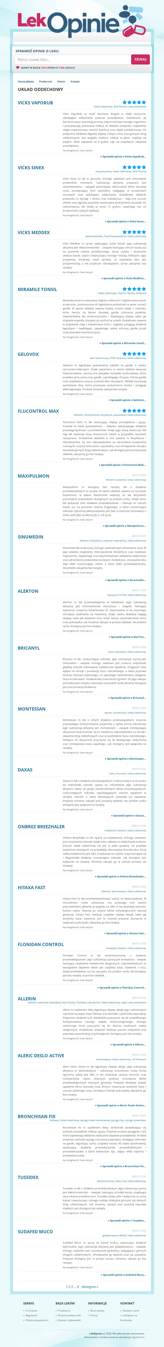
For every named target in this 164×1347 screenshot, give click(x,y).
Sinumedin (30, 537)
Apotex (108, 712)
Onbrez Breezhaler (41, 826)
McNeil (122, 1235)
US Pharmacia (139, 1059)
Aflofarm (78, 414)
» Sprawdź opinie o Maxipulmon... (124, 526)
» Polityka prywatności (35, 1320)
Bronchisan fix (37, 1116)
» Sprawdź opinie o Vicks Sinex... (125, 221)
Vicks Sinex (31, 167)
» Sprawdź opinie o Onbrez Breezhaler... (120, 876)
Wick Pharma (120, 106)
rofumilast (121, 773)
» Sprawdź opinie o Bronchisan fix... (123, 1166)
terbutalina (120, 651)
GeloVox (28, 354)
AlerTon (28, 591)
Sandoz (122, 948)
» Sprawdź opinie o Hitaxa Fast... (125, 933)
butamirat (121, 479)
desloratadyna (118, 891)
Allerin (27, 999)
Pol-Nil (122, 594)
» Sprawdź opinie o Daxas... (128, 815)
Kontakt (75, 81)
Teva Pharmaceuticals (115, 236)
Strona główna (26, 81)
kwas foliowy (68, 1002)
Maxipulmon (33, 476)
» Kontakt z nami (129, 1310)
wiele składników (137, 106)
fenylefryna (106, 414)
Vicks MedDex (34, 232)
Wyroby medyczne (136, 293)
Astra (111, 651)
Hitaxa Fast (31, 887)
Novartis (122, 830)
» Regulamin (30, 1315)
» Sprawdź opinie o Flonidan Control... (121, 987)
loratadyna (111, 948)
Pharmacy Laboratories (88, 1002)
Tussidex (28, 1177)
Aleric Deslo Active (41, 1055)
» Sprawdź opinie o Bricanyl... (127, 698)
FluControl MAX (38, 411)
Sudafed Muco (35, 1231)
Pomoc (61, 81)
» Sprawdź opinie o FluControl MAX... (122, 465)
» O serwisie (30, 1310)
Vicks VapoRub (35, 103)
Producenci (45, 81)
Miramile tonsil (37, 289)
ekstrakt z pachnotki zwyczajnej (44, 1002)
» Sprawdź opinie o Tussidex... (127, 1220)
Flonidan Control (41, 944)
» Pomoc (93, 1315)
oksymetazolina (103, 171)
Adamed (106, 891)
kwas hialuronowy (99, 357)
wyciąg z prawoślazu (135, 1120)
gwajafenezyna (110, 1235)
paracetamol (119, 414)
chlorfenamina (91, 414)
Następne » (90, 1286)
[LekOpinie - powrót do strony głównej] (82, 21)
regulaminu (137, 1337)
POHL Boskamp (118, 357)
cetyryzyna (112, 594)
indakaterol (110, 830)
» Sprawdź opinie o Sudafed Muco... (123, 1275)
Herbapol (54, 1120)
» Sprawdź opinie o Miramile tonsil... (122, 343)
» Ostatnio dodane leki (68, 1315)
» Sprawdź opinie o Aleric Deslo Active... (120, 1105)
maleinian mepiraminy (114, 540)
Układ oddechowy (103, 106)
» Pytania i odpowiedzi (68, 1320)
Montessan (32, 709)
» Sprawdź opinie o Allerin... (128, 1044)
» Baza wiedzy (96, 1310)
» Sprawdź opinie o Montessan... (125, 758)
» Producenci (63, 1310)
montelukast (119, 712)
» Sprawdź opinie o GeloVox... (127, 400)
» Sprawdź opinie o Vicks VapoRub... (123, 156)
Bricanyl (29, 648)
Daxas (25, 770)
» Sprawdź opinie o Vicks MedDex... (123, 278)
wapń (124, 1002)
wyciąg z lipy (117, 1120)
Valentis (122, 293)
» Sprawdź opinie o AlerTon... (127, 637)
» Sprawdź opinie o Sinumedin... (125, 580)
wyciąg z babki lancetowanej (95, 1120)
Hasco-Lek (121, 1181)
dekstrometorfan (94, 236)
